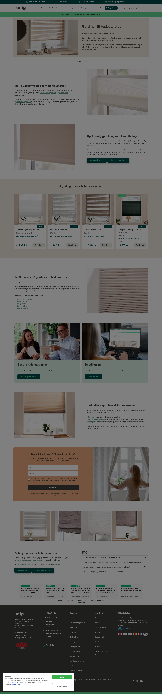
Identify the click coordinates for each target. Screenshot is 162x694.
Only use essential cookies (62, 681)
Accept (62, 677)
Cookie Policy (16, 684)
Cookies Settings (62, 686)
